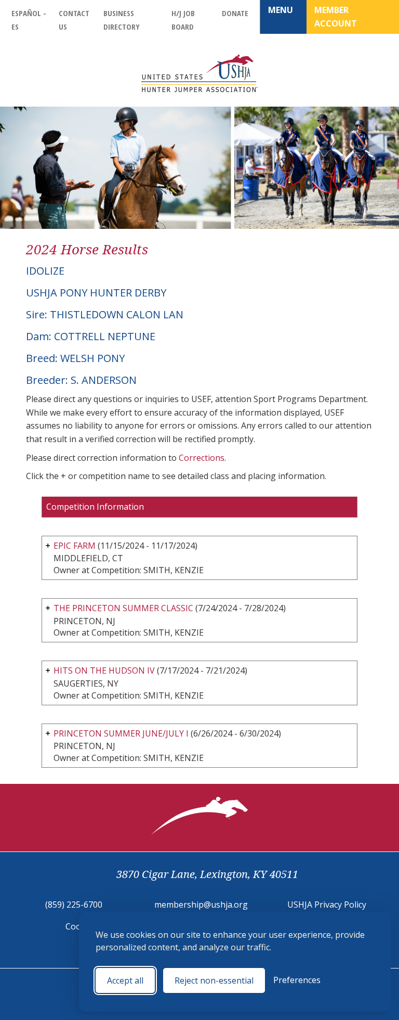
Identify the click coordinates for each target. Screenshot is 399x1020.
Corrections (201, 457)
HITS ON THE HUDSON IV (104, 670)
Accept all (125, 980)
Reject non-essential (214, 980)
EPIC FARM (75, 545)
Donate (235, 13)
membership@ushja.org (201, 904)
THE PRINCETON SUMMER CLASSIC (123, 608)
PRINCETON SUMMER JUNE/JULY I (121, 733)
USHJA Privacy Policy (326, 904)
